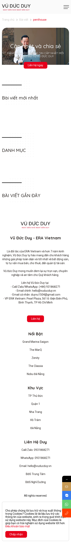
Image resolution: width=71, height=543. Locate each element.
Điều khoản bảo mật (17, 526)
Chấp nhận (16, 534)
